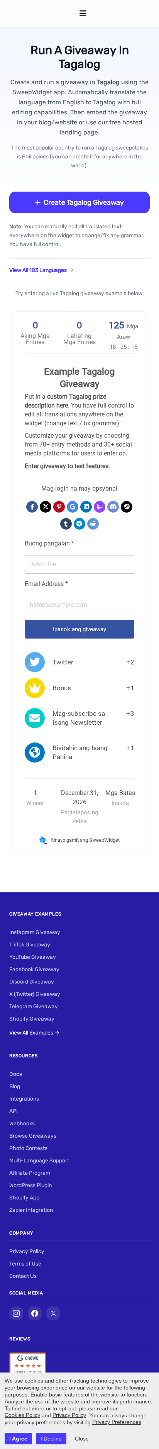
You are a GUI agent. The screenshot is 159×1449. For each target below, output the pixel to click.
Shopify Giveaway (31, 1019)
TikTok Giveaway (29, 944)
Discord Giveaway (31, 981)
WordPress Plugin (30, 1185)
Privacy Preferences (116, 1422)
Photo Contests (28, 1148)
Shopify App (24, 1197)
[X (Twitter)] (53, 1313)
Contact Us (23, 1276)
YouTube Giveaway (32, 957)
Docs (15, 1074)
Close (82, 1438)
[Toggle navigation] (83, 13)
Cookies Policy (22, 1415)
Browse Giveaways (32, 1136)
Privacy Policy (26, 1251)
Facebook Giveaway (34, 969)
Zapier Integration (31, 1210)
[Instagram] (16, 1313)
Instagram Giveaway (34, 932)
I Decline (51, 1438)
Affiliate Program (29, 1173)
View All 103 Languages (38, 270)
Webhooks (22, 1123)
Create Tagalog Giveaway (84, 202)
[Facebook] (35, 1313)
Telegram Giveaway (33, 1006)
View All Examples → (34, 1032)
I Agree (18, 1438)
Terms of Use (25, 1263)
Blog (14, 1086)
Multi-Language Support (39, 1160)
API (13, 1111)
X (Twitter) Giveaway (34, 994)
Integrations (24, 1099)
